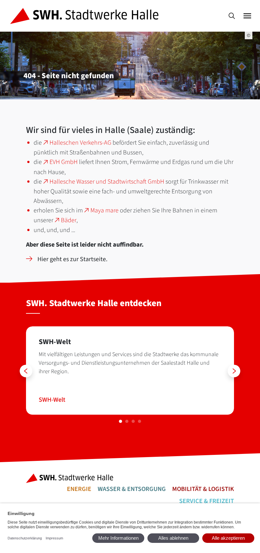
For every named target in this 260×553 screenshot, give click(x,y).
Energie (79, 489)
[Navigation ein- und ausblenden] (247, 16)
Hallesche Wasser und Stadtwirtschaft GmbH (106, 181)
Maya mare (104, 210)
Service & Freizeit (206, 501)
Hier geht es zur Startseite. (72, 259)
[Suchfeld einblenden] (232, 16)
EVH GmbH (63, 162)
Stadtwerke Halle (71, 478)
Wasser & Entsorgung (132, 489)
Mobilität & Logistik (203, 489)
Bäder (68, 220)
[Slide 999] (120, 421)
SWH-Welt (52, 399)
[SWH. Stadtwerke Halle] (85, 16)
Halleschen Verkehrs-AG (80, 142)
